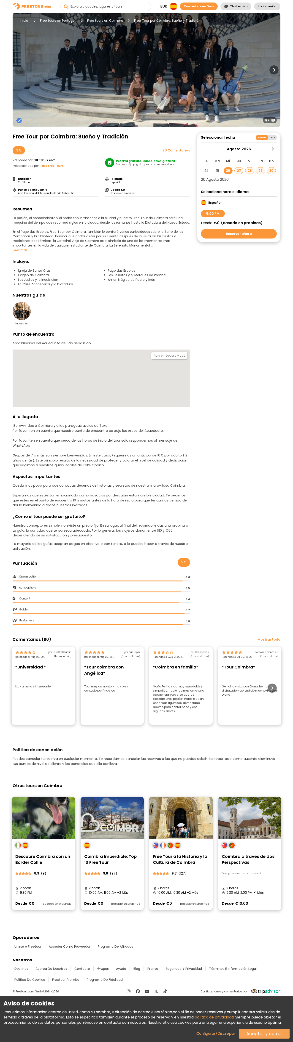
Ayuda (121, 968)
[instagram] (128, 991)
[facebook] (138, 991)
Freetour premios (65, 979)
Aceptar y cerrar (264, 1034)
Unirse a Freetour (27, 946)
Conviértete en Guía (199, 6)
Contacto (82, 968)
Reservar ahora (239, 233)
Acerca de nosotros (51, 968)
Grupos (103, 968)
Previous (19, 70)
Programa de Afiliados (115, 946)
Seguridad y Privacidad (183, 968)
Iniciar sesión (267, 6)
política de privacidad (214, 1017)
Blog (136, 968)
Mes (273, 137)
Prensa (152, 968)
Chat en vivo (238, 6)
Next (274, 70)
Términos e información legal (233, 968)
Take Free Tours (51, 166)
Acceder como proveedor (69, 946)
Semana (262, 137)
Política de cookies (29, 979)
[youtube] (147, 991)
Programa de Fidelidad (105, 979)
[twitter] (156, 991)
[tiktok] (165, 991)
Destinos (21, 968)
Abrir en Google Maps (169, 356)
